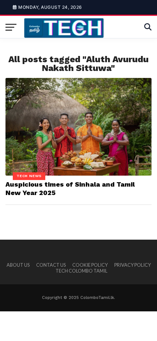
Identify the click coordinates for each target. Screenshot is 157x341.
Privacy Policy (132, 265)
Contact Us (51, 265)
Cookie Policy (90, 265)
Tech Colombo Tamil (81, 271)
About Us (18, 265)
